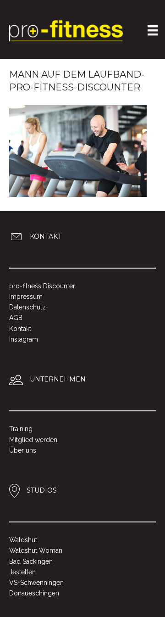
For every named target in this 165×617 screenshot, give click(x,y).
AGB (15, 317)
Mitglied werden (33, 439)
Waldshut (23, 540)
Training (21, 428)
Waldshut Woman (35, 550)
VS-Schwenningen (36, 582)
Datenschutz (27, 307)
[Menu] (152, 30)
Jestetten (22, 572)
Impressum (26, 296)
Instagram (23, 339)
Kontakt (20, 328)
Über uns (22, 450)
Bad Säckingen (31, 561)
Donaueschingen (34, 593)
